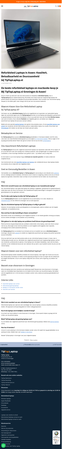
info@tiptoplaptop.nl (11, 368)
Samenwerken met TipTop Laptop (10, 446)
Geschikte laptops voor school (11, 284)
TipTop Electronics (6, 378)
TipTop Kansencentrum (7, 382)
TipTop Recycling (6, 380)
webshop (56, 173)
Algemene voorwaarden (7, 435)
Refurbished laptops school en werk (11, 419)
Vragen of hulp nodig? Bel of (31, 1)
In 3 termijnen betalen (41, 139)
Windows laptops (6, 398)
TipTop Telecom (5, 385)
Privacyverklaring (6, 441)
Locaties (35, 340)
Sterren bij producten (7, 428)
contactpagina (47, 140)
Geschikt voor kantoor (9, 289)
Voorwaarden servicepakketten (10, 437)
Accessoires (4, 407)
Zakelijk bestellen (6, 439)
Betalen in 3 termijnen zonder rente (13, 287)
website (17, 233)
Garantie (3, 426)
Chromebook (4, 403)
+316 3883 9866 (12, 371)
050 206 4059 (8, 370)
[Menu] (3, 6)
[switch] (56, 443)
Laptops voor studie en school (9, 415)
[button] (59, 6)
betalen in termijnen (26, 332)
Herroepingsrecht (6, 433)
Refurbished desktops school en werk (11, 417)
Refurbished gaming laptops (11, 285)
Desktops (3, 405)
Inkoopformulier (5, 444)
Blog (31, 340)
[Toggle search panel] (56, 6)
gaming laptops (54, 321)
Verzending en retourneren (8, 430)
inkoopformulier (5, 200)
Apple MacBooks (5, 401)
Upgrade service (5, 410)
